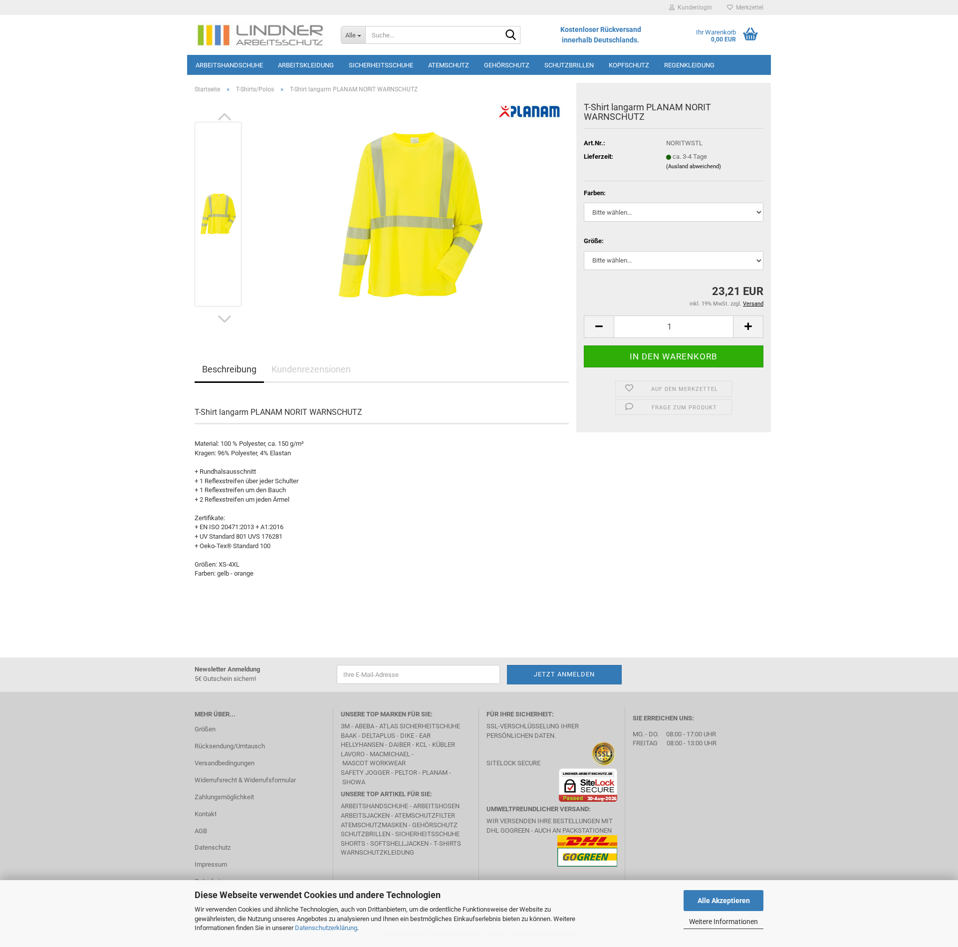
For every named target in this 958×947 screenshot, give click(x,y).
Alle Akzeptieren (724, 901)
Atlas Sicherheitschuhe (419, 726)
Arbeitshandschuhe (229, 65)
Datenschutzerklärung (326, 928)
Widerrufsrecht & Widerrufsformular (245, 780)
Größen (205, 729)
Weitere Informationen (723, 922)
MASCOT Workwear (374, 763)
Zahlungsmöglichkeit (224, 797)
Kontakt (206, 814)
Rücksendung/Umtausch (230, 746)
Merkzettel (748, 7)
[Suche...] (510, 35)
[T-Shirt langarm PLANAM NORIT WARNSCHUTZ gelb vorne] (410, 213)
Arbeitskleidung (306, 65)
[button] (225, 117)
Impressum (211, 864)
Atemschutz (448, 65)
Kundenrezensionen (311, 369)
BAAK (349, 735)
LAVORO (353, 754)
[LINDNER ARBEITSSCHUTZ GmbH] (260, 35)
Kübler (443, 744)
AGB (201, 831)
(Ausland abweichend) (693, 166)
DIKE (407, 735)
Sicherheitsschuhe (381, 65)
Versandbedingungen (224, 763)
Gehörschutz (506, 65)
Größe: (594, 241)
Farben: (595, 193)
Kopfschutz (629, 65)
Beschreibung (229, 369)
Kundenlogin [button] (693, 7)
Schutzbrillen (569, 65)
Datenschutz (213, 847)
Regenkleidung (689, 65)
